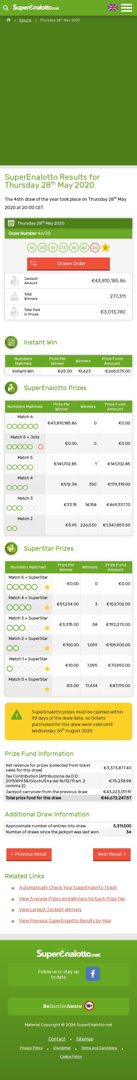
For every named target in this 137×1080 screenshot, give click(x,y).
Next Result (110, 854)
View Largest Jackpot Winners (50, 909)
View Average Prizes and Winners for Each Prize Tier (72, 899)
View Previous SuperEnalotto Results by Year (65, 921)
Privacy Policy (31, 1048)
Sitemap (84, 1039)
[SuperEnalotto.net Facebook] (93, 979)
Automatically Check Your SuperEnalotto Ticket (68, 887)
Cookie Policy (71, 1057)
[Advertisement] (68, 96)
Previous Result (31, 854)
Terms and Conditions (99, 1048)
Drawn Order (72, 263)
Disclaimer (62, 1048)
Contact (57, 1039)
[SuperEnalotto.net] (36, 8)
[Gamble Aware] (62, 1006)
